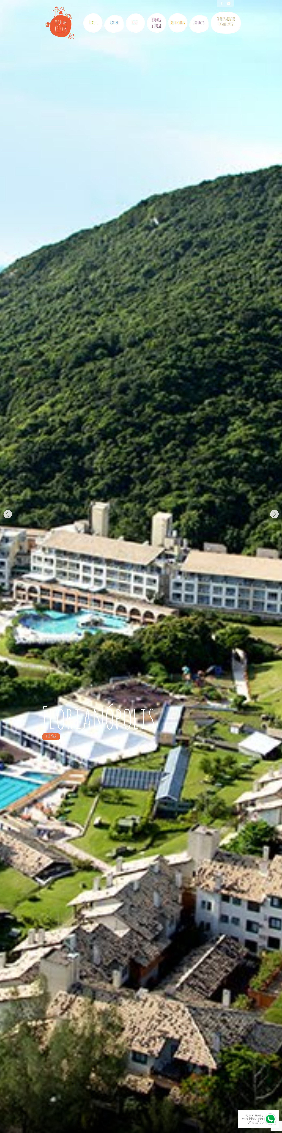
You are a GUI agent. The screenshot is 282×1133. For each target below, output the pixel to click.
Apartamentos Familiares (226, 22)
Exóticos (199, 22)
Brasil (93, 22)
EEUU (135, 22)
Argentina (178, 22)
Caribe (114, 22)
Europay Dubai (156, 23)
